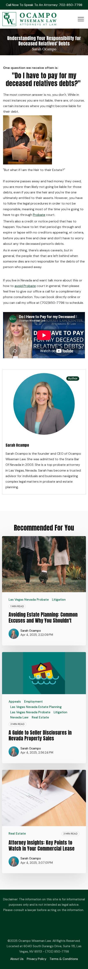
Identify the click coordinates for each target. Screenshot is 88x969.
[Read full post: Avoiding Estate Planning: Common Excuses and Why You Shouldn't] (44, 564)
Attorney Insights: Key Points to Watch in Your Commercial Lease (41, 845)
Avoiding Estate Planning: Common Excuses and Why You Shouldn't (43, 617)
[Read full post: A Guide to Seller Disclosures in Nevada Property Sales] (44, 673)
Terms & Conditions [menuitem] (64, 959)
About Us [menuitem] (17, 959)
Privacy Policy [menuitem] (36, 959)
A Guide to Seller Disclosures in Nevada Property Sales (40, 735)
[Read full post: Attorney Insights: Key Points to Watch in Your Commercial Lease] (44, 798)
